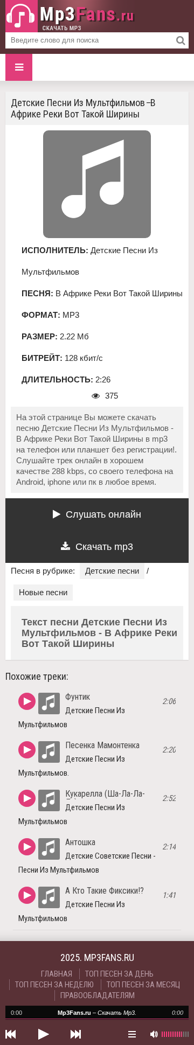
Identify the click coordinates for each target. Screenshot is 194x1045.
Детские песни (112, 570)
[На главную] (70, 16)
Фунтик (77, 697)
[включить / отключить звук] (153, 1034)
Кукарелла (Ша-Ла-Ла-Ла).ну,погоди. (105, 798)
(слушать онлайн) (27, 701)
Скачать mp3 (104, 546)
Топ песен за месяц (143, 985)
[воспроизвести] (43, 1034)
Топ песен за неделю (54, 985)
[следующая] (75, 1034)
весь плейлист (132, 1034)
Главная (56, 974)
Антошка (80, 842)
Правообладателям (97, 995)
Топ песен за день (119, 974)
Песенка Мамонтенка (102, 745)
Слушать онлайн (103, 514)
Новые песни (43, 592)
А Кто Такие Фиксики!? (104, 891)
